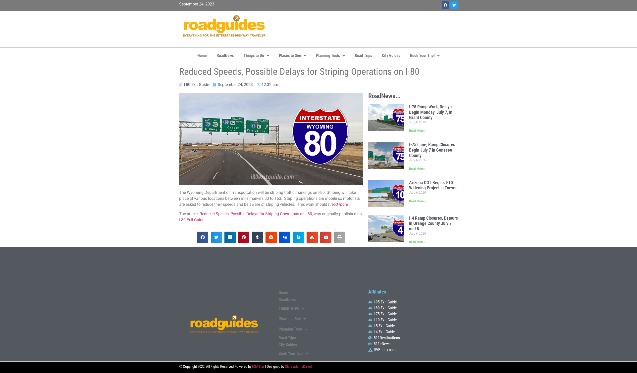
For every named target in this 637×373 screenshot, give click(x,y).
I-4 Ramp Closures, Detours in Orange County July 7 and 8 (433, 223)
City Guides (391, 55)
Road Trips (363, 55)
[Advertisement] (366, 28)
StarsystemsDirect (298, 366)
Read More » (417, 130)
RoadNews (225, 55)
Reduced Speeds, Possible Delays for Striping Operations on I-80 (256, 213)
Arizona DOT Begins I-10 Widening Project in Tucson (433, 185)
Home (202, 55)
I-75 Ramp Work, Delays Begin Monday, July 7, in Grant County (430, 112)
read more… (340, 204)
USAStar (258, 366)
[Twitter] (454, 5)
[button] (202, 237)
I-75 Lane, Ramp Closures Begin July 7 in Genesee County (432, 150)
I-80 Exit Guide (191, 219)
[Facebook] (445, 5)
